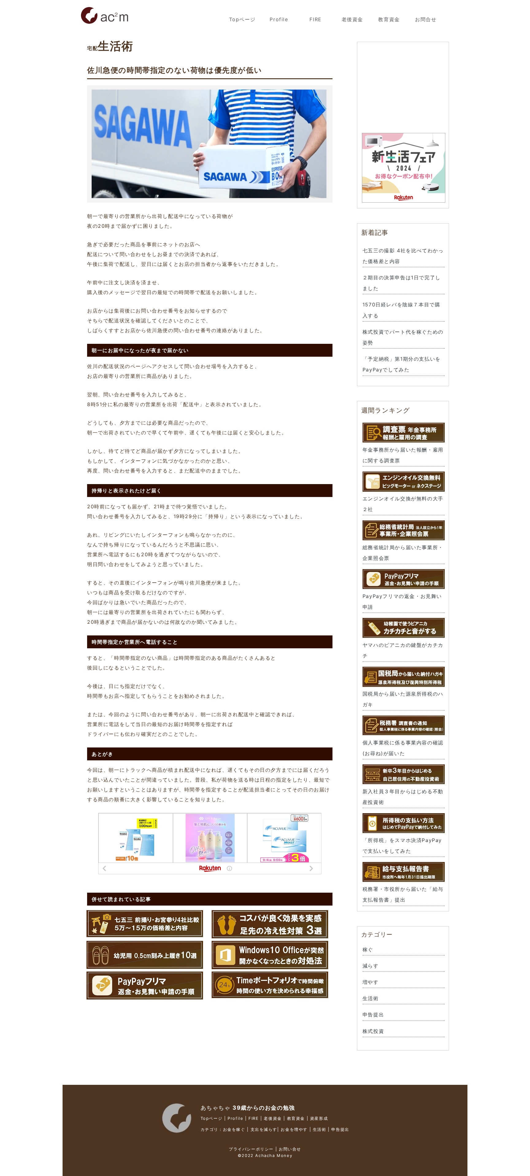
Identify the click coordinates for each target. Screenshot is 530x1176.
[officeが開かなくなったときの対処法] (270, 967)
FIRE (315, 19)
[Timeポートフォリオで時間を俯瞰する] (270, 997)
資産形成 (319, 1118)
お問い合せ (290, 1149)
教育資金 (389, 19)
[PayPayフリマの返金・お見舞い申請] (144, 997)
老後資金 (352, 19)
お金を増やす (294, 1129)
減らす (371, 966)
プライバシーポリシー (251, 1149)
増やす (371, 982)
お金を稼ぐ (234, 1129)
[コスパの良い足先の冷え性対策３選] (270, 936)
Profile (279, 19)
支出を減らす (264, 1129)
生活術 (371, 998)
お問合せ (425, 19)
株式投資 (373, 1031)
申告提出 (373, 1014)
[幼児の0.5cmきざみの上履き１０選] (144, 967)
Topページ (242, 19)
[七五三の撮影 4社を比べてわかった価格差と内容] (144, 936)
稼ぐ (368, 949)
